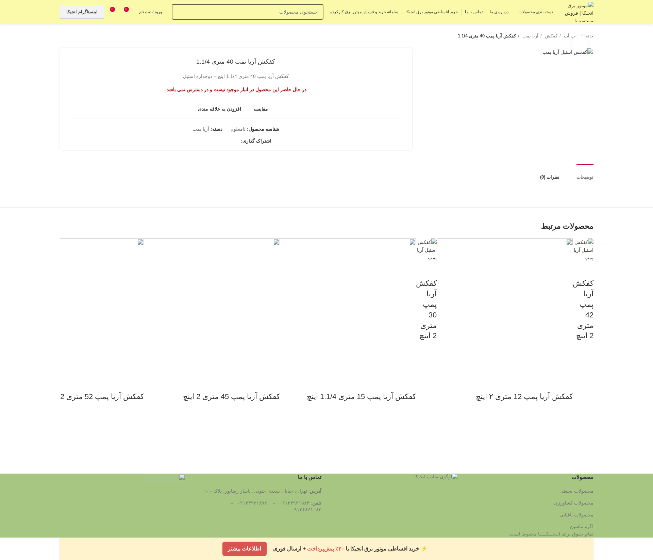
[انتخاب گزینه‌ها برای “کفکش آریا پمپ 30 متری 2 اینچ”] (428, 373)
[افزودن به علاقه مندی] (584, 356)
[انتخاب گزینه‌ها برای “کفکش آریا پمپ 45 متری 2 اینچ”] (271, 434)
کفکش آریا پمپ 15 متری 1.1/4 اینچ (361, 396)
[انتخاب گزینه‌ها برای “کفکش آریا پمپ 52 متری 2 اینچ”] (135, 434)
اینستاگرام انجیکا (82, 11)
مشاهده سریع (584, 390)
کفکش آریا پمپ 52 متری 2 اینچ (95, 396)
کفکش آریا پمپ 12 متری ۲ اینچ (524, 396)
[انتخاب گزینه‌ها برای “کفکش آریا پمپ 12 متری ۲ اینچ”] (564, 434)
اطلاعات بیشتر (244, 547)
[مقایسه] (584, 269)
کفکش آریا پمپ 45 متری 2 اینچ (231, 396)
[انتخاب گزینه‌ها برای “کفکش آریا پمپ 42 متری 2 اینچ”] (584, 373)
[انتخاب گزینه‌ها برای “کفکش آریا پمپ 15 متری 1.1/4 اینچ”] (407, 434)
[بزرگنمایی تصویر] (579, 43)
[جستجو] (179, 12)
